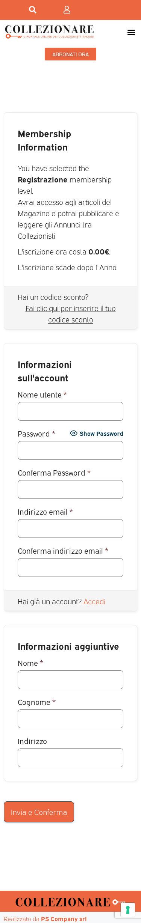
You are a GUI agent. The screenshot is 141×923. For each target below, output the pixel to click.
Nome (30, 662)
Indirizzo (32, 740)
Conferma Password (54, 472)
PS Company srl (64, 918)
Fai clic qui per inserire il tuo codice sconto (71, 313)
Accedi (94, 601)
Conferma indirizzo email (63, 550)
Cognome (37, 701)
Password (36, 433)
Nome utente (42, 394)
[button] (131, 32)
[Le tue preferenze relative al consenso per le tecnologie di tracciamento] (128, 910)
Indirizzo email (45, 511)
